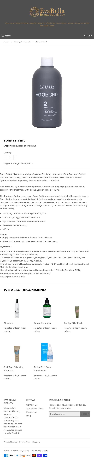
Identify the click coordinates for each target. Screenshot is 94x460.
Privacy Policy (24, 442)
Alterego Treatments (22, 42)
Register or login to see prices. (15, 327)
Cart (89, 36)
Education (31, 412)
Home (6, 42)
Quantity (7, 153)
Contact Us (31, 405)
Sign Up (85, 414)
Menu (8, 36)
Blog (28, 416)
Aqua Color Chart (35, 408)
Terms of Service (10, 442)
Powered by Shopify (39, 451)
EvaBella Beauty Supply (19, 451)
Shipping (8, 146)
